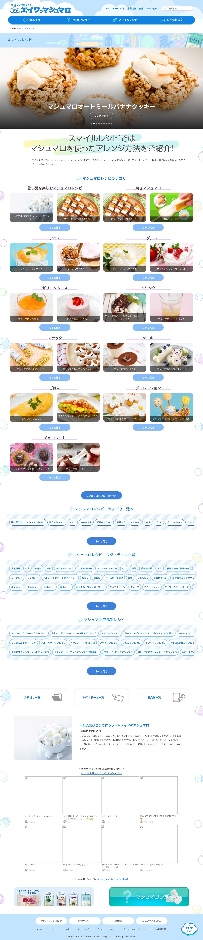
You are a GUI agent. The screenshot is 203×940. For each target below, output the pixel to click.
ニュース (54, 929)
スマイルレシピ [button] (128, 20)
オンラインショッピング (51, 920)
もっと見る (55, 227)
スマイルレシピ (19, 39)
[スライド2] (94, 123)
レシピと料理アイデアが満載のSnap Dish (101, 773)
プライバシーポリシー (106, 929)
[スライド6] (104, 123)
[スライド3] (96, 123)
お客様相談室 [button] (174, 20)
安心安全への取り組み (151, 920)
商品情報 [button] (34, 20)
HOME (40, 929)
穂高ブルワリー (85, 920)
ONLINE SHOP (113, 8)
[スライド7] (106, 123)
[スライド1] (91, 123)
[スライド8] (109, 123)
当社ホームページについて (135, 929)
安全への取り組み (148, 8)
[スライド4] (99, 123)
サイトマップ (83, 929)
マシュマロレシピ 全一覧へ (101, 495)
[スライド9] (111, 123)
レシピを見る (101, 115)
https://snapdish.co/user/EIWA (113, 879)
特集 (67, 929)
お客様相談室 (160, 929)
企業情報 (131, 8)
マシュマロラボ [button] (80, 20)
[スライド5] (101, 123)
